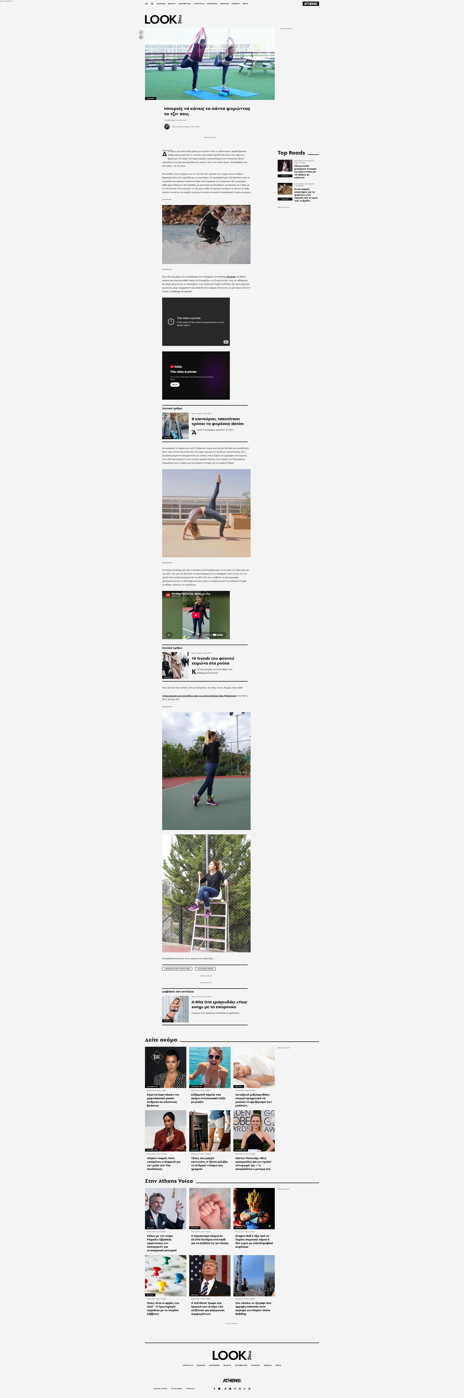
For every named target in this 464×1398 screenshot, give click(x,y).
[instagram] (219, 1389)
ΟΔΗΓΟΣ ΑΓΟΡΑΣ (160, 1389)
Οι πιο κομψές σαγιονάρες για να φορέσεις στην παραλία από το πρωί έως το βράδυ (305, 195)
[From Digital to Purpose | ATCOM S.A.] (309, 1389)
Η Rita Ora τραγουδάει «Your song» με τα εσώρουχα (219, 1004)
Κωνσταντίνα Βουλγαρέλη (304, 161)
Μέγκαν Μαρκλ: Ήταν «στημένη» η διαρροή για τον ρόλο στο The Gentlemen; (163, 1163)
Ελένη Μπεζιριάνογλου (181, 127)
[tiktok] (225, 1389)
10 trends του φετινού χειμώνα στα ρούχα (213, 661)
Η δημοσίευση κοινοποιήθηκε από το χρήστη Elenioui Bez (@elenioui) (199, 695)
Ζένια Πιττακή (197, 997)
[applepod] (240, 1389)
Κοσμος (150, 1228)
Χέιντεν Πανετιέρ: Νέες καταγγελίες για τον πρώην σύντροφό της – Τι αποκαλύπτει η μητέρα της (253, 1163)
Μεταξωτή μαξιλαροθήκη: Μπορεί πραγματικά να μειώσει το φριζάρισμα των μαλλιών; (253, 1100)
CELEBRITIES (185, 4)
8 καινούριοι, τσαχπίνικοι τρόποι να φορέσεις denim (218, 421)
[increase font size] (141, 37)
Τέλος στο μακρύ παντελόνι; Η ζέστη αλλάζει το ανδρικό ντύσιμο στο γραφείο (209, 1163)
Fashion (150, 98)
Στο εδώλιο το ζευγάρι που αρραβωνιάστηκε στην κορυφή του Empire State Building (253, 1308)
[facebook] (214, 1389)
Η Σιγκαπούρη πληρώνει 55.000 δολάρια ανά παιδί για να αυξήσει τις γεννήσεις (209, 1239)
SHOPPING (212, 4)
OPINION (224, 4)
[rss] (249, 1389)
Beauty (238, 1087)
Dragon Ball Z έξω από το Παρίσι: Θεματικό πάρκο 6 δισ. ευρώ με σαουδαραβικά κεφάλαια (254, 1241)
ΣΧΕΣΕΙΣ (236, 4)
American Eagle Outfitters (177, 969)
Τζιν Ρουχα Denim (205, 969)
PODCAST (190, 1389)
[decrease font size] (141, 32)
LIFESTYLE (199, 4)
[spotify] (235, 1389)
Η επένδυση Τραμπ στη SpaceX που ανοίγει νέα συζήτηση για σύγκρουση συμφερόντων (208, 1308)
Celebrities (152, 1087)
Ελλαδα (150, 1295)
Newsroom (151, 1090)
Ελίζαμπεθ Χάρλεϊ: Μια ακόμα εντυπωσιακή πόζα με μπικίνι (208, 1098)
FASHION (161, 4)
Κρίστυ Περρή (197, 414)
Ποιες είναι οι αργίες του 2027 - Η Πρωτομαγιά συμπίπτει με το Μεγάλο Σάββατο (163, 1308)
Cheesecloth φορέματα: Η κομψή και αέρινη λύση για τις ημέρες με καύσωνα (305, 172)
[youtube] (230, 1389)
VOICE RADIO (177, 1389)
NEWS (245, 4)
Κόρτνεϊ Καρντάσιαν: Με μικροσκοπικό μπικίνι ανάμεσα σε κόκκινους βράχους (163, 1100)
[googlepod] (244, 1389)
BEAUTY (172, 4)
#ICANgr (230, 276)
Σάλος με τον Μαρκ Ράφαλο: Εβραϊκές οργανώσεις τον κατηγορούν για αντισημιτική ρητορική (162, 1243)
